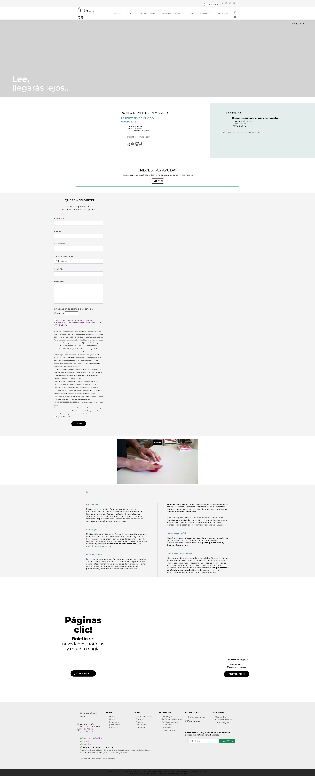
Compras (140, 719)
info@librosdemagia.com (138, 137)
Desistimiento (168, 730)
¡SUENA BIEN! (236, 674)
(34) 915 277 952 (134, 143)
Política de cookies (170, 722)
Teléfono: (59, 244)
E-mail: (58, 231)
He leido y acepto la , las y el (78, 322)
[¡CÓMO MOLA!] (83, 663)
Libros (112, 719)
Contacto (113, 727)
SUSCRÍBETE (213, 4)
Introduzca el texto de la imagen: (74, 309)
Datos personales (144, 716)
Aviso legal (167, 716)
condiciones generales (85, 323)
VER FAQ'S (158, 181)
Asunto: (59, 269)
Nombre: (59, 218)
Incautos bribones (223, 720)
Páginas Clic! (220, 717)
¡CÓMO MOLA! (83, 673)
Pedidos (139, 722)
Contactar (140, 727)
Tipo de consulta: (64, 256)
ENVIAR (80, 423)
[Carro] (235, 13)
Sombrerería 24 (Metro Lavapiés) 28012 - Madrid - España (138, 128)
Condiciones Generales (167, 726)
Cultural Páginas (222, 722)
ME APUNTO (227, 741)
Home (112, 716)
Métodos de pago (196, 717)
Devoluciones (142, 725)
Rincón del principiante (114, 723)
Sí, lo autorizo (64, 417)
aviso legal (60, 325)
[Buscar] (200, 4)
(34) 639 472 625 (134, 145)
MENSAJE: (59, 282)
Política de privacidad (172, 719)
